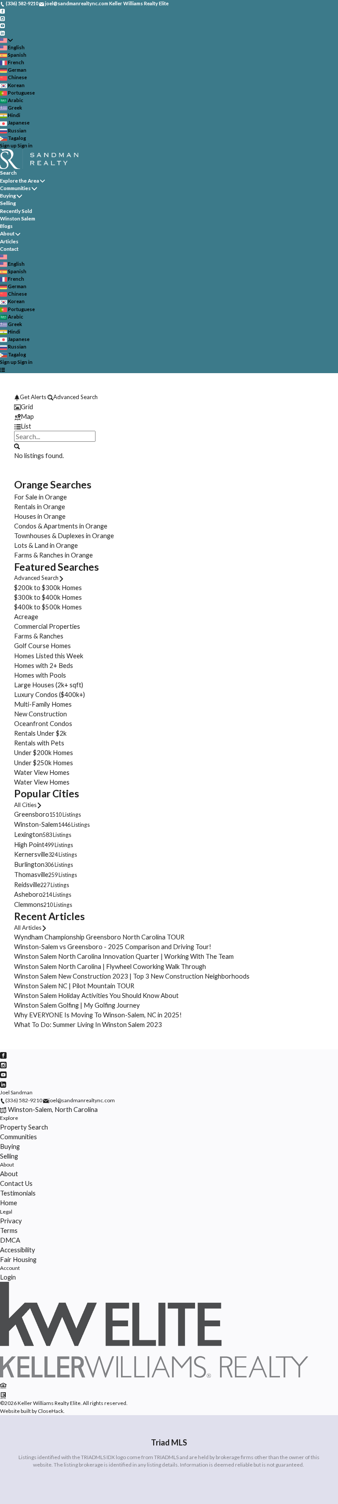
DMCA (10, 1240)
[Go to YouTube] (2, 25)
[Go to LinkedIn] (2, 32)
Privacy (11, 1221)
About (7, 233)
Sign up (8, 145)
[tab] (169, 406)
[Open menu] (2, 369)
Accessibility (17, 1250)
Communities (15, 188)
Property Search (24, 1127)
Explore (9, 1118)
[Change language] (6, 40)
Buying (8, 195)
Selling (8, 203)
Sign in (25, 145)
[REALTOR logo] (3, 1394)
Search (8, 173)
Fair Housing (18, 1259)
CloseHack (50, 1411)
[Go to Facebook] (2, 11)
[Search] (17, 445)
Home (8, 1203)
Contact (9, 249)
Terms (9, 1230)
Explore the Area (19, 180)
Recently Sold (16, 211)
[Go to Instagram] (2, 18)
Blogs (6, 226)
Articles (9, 241)
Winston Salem (17, 218)
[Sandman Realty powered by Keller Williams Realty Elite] (154, 1375)
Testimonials (18, 1193)
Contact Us (16, 1183)
